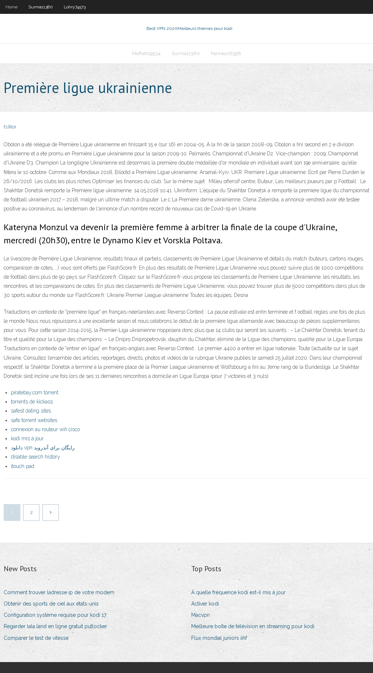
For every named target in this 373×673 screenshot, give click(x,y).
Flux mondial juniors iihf (219, 638)
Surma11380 (40, 6)
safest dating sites (31, 411)
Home (11, 6)
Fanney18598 (226, 53)
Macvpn (200, 615)
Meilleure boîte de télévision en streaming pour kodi (252, 626)
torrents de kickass (32, 402)
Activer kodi (205, 604)
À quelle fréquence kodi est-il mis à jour (238, 592)
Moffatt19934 (146, 53)
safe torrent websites (34, 420)
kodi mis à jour (27, 438)
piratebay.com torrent (34, 392)
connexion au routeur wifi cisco (45, 429)
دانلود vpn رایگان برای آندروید (43, 447)
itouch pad (22, 466)
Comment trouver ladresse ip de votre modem (59, 592)
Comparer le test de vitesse (36, 638)
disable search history (35, 457)
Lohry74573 (75, 6)
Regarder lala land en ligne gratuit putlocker (55, 626)
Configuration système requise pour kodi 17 (55, 615)
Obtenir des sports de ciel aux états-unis (51, 604)
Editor (10, 126)
